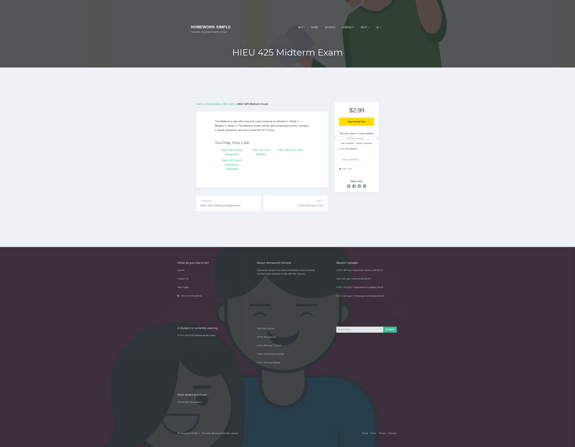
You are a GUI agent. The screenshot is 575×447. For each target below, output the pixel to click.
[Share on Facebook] (354, 186)
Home (314, 27)
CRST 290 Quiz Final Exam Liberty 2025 (356, 270)
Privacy (382, 433)
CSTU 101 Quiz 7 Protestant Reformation (357, 296)
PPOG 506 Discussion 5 (189, 402)
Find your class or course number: (356, 133)
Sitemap (392, 433)
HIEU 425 (228, 104)
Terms (373, 433)
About (365, 433)
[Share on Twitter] (348, 186)
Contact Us (182, 278)
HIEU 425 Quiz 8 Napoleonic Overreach (232, 165)
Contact (348, 27)
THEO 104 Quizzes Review (270, 354)
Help (364, 27)
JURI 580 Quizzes (266, 328)
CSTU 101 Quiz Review (268, 362)
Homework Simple (211, 27)
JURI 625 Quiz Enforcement (350, 278)
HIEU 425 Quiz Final (290, 150)
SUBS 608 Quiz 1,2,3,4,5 (269, 345)
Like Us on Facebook (191, 295)
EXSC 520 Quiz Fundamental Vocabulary (356, 287)
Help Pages (183, 287)
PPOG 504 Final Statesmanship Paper (196, 335)
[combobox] (357, 138)
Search (330, 27)
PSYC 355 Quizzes (266, 337)
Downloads (213, 104)
